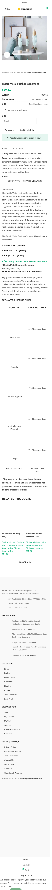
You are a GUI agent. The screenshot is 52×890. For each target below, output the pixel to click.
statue (33, 165)
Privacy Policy (10, 747)
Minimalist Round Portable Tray (34, 535)
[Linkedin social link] (23, 176)
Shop (7, 72)
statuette (41, 165)
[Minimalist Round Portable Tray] (37, 514)
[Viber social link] (32, 176)
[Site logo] (25, 8)
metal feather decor (21, 172)
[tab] (14, 181)
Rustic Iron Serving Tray (11, 535)
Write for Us (9, 764)
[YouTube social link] (13, 2)
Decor (4, 168)
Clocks (7, 690)
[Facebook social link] (3, 2)
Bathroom (8, 682)
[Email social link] (16, 176)
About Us (8, 768)
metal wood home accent (19, 158)
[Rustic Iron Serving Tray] (13, 514)
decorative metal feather (23, 161)
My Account (9, 716)
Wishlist (7, 725)
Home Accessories (34, 545)
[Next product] (10, 78)
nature (16, 168)
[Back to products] (6, 78)
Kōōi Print (8, 699)
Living (43, 542)
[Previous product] (3, 78)
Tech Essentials (10, 694)
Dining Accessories (34, 548)
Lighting (7, 686)
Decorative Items (22, 72)
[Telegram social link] (29, 176)
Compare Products (12, 729)
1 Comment (30, 629)
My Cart (7, 721)
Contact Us (8, 760)
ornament (12, 165)
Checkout (8, 733)
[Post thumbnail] (7, 622)
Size (4, 116)
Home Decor (13, 72)
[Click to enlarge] (7, 55)
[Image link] (17, 583)
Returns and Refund (12, 751)
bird (10, 168)
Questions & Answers (13, 773)
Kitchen (12, 542)
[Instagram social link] (10, 2)
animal (23, 168)
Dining (5, 542)
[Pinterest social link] (17, 2)
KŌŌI (3, 72)
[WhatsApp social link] (26, 176)
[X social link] (7, 2)
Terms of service (11, 756)
